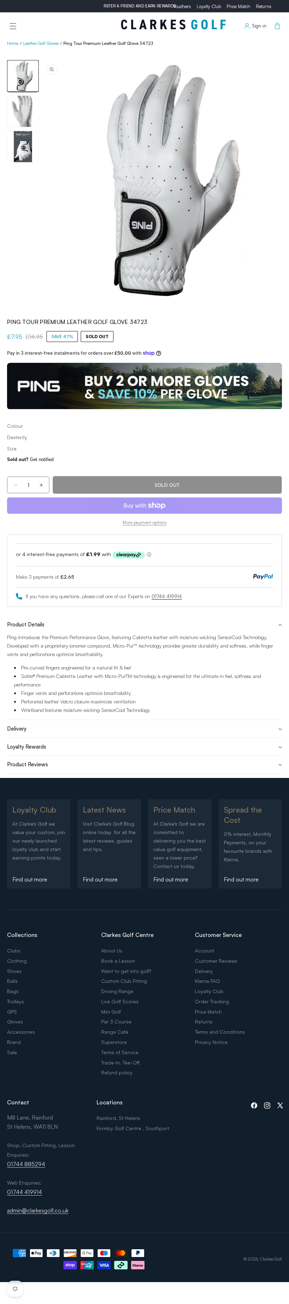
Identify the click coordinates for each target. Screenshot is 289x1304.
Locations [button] (110, 1102)
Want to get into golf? (126, 971)
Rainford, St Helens (118, 1118)
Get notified (30, 459)
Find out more (29, 879)
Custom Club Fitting (124, 981)
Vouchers (182, 6)
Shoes (14, 971)
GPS (12, 1012)
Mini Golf (111, 1012)
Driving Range (117, 991)
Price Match (238, 6)
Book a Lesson (118, 961)
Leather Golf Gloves (41, 43)
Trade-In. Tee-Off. (121, 1063)
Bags (13, 991)
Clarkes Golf (271, 1259)
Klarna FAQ (207, 981)
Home (12, 43)
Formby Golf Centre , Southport (133, 1128)
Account (204, 951)
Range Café (114, 1032)
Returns (263, 6)
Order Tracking (212, 1001)
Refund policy (117, 1072)
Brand (14, 1042)
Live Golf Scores (120, 1001)
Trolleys (15, 1001)
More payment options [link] (144, 522)
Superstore (114, 1042)
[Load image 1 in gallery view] (23, 76)
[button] (13, 26)
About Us (111, 951)
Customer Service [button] (218, 934)
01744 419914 (167, 596)
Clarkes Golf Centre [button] (127, 934)
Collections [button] (22, 934)
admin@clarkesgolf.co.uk (37, 1210)
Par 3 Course (116, 1022)
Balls (12, 981)
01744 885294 (26, 1164)
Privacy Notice (211, 1042)
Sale (12, 1052)
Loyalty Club (209, 6)
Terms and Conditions (220, 1032)
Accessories (21, 1032)
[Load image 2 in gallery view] (23, 111)
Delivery (204, 971)
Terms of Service (120, 1052)
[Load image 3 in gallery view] (23, 147)
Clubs (13, 951)
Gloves (15, 1022)
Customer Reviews (216, 961)
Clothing (17, 961)
